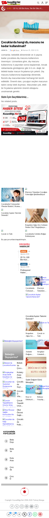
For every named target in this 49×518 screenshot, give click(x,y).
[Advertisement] (24, 160)
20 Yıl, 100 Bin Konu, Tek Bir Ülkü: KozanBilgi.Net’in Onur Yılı (28, 8)
